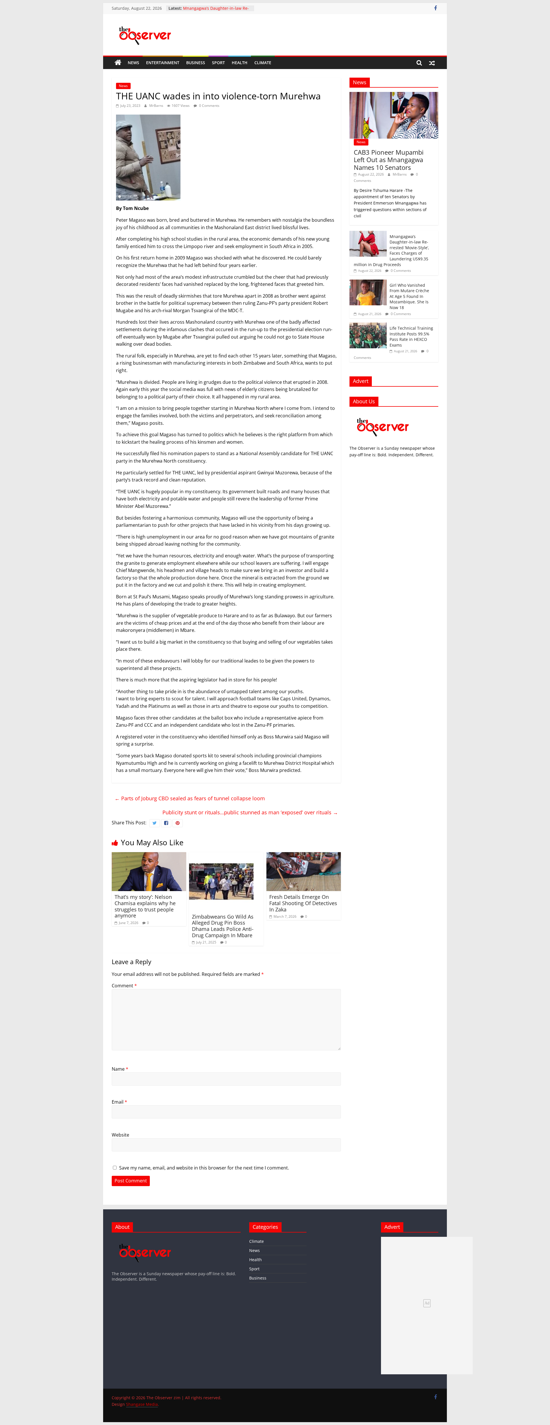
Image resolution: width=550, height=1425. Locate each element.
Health (239, 62)
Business (195, 62)
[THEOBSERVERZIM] (383, 414)
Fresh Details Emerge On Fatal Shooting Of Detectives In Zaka (303, 903)
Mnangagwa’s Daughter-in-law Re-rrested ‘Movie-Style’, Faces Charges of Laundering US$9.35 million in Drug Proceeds (391, 250)
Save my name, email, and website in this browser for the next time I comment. (204, 1168)
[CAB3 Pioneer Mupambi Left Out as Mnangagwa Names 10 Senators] (393, 95)
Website (120, 1135)
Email (119, 1102)
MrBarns (156, 105)
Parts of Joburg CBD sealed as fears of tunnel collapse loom (190, 798)
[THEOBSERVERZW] (145, 1239)
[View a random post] (432, 63)
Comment (124, 985)
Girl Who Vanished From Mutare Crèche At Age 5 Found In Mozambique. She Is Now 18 (409, 296)
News (133, 62)
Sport (218, 62)
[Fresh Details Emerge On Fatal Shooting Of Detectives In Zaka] (303, 855)
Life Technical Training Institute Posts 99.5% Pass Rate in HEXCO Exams (411, 336)
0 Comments (208, 105)
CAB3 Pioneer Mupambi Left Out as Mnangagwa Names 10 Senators (389, 160)
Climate (262, 62)
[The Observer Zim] (118, 63)
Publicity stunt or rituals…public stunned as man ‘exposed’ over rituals (250, 812)
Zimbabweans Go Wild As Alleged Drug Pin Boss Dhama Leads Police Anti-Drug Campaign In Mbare (223, 926)
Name (120, 1069)
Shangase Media (142, 1404)
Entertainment (162, 62)
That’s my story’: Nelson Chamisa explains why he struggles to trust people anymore (145, 906)
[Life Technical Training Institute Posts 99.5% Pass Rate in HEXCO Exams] (368, 325)
